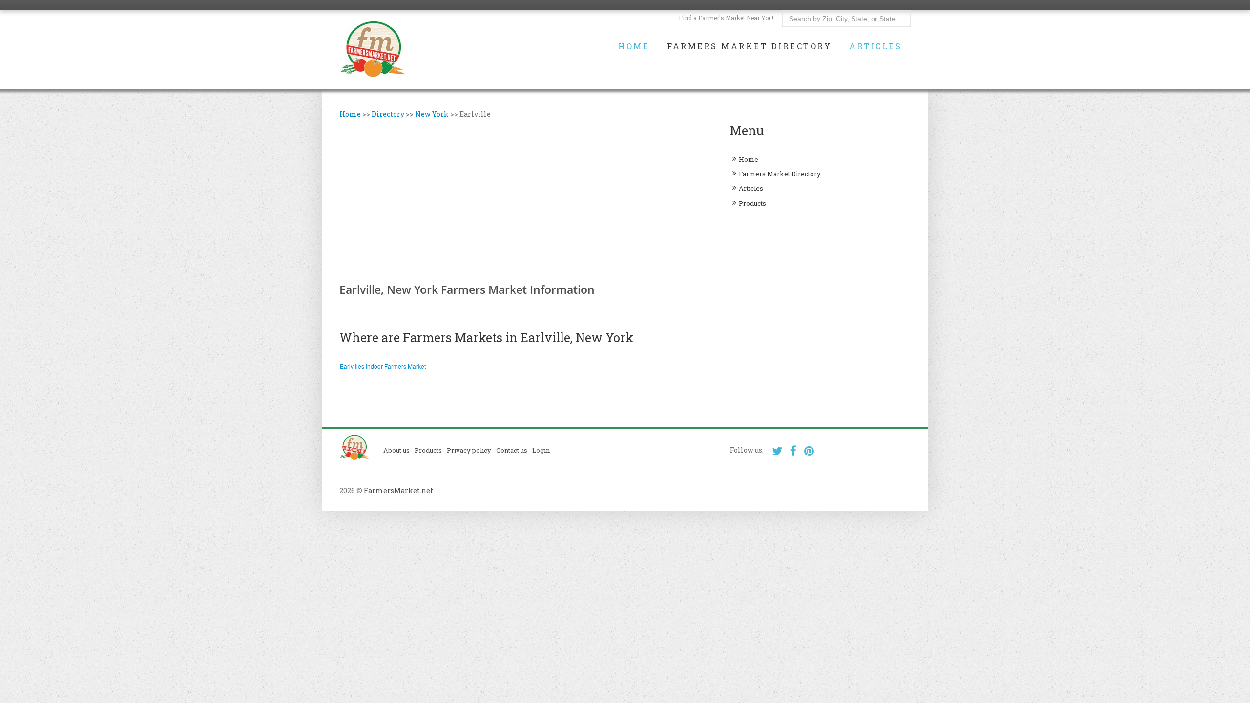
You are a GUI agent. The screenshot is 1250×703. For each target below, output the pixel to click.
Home (633, 46)
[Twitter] (777, 451)
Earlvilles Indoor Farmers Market (383, 366)
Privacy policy (469, 450)
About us (396, 450)
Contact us (511, 450)
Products (752, 203)
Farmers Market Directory (749, 46)
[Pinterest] (809, 451)
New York (432, 114)
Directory (388, 114)
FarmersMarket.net (398, 490)
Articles (875, 46)
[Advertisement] (527, 199)
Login (541, 450)
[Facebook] (793, 451)
